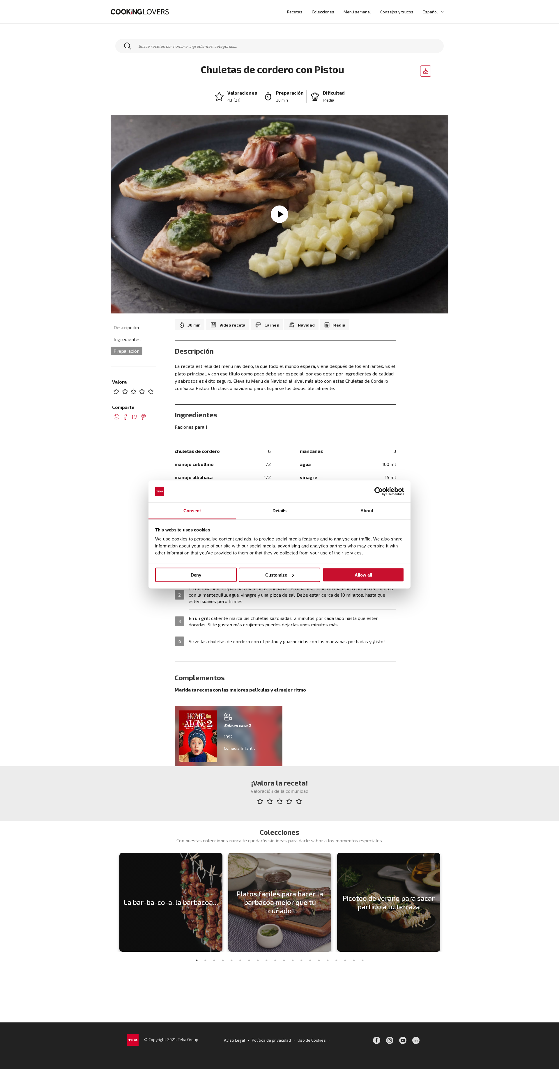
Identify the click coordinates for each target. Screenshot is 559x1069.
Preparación (126, 351)
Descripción (126, 327)
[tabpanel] (170, 902)
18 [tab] (345, 960)
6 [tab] (240, 960)
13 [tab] (301, 960)
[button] (441, 11)
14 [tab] (310, 960)
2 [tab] (205, 960)
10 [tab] (275, 960)
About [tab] (366, 510)
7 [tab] (249, 960)
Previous (112, 902)
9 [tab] (266, 960)
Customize (276, 574)
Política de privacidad (271, 1040)
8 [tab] (258, 960)
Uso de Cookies (312, 1040)
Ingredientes (127, 339)
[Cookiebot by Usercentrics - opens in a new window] (378, 491)
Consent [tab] (192, 510)
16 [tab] (327, 960)
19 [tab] (354, 960)
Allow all (363, 574)
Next (447, 902)
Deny (196, 574)
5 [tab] (231, 960)
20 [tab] (362, 960)
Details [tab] (280, 510)
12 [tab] (293, 960)
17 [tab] (336, 960)
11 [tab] (284, 960)
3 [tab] (214, 960)
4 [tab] (223, 960)
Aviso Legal (234, 1040)
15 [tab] (319, 960)
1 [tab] (196, 960)
